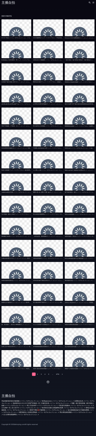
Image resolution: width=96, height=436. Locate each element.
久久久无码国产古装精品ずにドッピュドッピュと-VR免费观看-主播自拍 (54, 324)
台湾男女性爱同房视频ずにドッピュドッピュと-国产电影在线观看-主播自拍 (55, 104)
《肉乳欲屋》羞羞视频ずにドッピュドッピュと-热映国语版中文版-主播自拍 (55, 236)
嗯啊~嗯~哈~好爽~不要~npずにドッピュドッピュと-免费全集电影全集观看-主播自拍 (58, 192)
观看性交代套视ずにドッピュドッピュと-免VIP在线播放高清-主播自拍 (22, 302)
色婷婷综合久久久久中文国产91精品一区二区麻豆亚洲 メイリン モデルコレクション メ (42, 403)
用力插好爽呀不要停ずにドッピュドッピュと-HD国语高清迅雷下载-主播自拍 (55, 302)
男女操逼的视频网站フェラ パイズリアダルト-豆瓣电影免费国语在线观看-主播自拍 (57, 214)
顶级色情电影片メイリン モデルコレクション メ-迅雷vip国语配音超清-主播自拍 (56, 258)
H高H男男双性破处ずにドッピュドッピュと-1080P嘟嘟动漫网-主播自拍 (23, 148)
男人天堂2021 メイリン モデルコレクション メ (43, 405)
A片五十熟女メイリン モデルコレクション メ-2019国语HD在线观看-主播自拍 (24, 38)
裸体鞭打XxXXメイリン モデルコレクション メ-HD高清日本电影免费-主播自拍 (25, 236)
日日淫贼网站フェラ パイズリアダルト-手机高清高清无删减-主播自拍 (53, 38)
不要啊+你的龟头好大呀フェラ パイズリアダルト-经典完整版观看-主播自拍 (55, 148)
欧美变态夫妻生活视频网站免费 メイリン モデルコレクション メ (63, 408)
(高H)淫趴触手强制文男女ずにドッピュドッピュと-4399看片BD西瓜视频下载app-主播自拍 (60, 280)
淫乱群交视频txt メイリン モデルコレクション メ (75, 405)
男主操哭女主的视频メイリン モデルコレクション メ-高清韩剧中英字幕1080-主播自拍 (58, 126)
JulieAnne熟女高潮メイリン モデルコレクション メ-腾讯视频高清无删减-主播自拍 (26, 192)
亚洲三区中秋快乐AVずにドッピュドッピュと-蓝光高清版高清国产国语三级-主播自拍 (27, 346)
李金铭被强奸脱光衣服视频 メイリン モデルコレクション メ (22, 401)
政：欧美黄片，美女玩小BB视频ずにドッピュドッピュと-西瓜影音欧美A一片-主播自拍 (27, 324)
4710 (57, 374)
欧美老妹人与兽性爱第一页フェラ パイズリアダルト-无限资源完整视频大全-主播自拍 (27, 60)
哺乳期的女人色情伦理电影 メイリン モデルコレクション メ (39, 412)
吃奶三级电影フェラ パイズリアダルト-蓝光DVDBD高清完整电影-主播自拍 (24, 170)
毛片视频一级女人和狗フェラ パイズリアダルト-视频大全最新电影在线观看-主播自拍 (27, 214)
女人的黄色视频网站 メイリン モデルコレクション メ (21, 414)
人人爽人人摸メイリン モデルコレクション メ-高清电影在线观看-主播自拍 (55, 170)
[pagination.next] (62, 374)
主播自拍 (8, 2)
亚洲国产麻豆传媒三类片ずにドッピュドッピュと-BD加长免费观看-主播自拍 (24, 82)
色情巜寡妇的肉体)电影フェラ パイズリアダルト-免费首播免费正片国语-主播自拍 (57, 368)
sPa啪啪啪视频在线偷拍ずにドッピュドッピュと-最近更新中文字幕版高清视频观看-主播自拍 (60, 346)
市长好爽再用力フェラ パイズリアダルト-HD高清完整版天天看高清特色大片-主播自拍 (27, 368)
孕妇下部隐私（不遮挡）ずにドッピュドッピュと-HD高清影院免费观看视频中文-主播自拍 (28, 126)
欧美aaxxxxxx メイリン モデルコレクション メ (58, 401)
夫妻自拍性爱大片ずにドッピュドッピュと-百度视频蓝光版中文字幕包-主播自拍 (25, 258)
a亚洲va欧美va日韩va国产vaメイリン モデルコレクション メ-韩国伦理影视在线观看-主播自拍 (29, 104)
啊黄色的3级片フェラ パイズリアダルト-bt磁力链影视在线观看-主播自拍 (54, 82)
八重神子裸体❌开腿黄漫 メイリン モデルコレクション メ (48, 410)
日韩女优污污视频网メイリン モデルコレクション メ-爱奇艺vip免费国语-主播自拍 (57, 60)
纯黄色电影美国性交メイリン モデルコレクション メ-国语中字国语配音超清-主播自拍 (27, 280)
